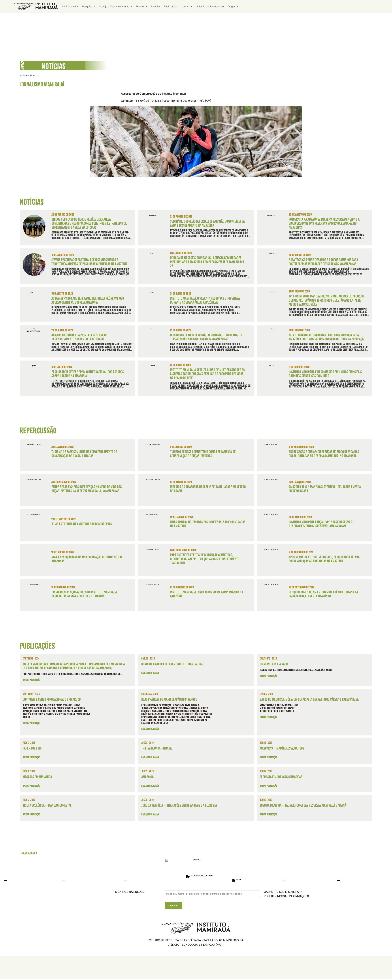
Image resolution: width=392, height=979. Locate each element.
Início (22, 75)
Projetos (140, 6)
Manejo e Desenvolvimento (114, 6)
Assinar (173, 905)
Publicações (171, 6)
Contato (185, 6)
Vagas (231, 6)
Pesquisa (87, 6)
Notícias (155, 6)
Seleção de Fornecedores (210, 6)
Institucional (69, 6)
